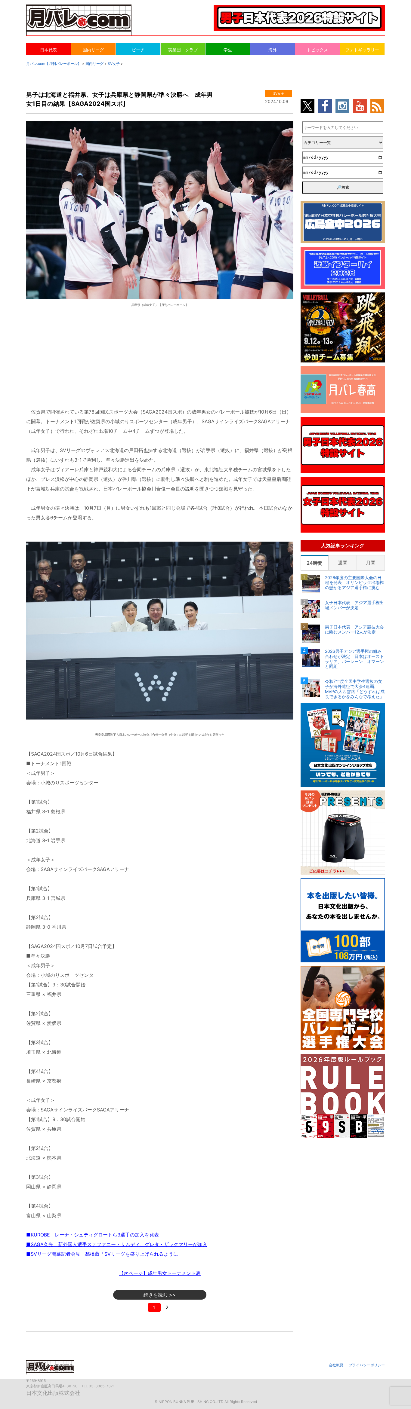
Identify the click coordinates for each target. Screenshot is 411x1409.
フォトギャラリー (362, 49)
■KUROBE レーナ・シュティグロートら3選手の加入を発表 (92, 1235)
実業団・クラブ (183, 49)
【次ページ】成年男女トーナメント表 (160, 1273)
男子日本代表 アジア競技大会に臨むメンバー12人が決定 (354, 629)
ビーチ (138, 49)
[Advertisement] (160, 356)
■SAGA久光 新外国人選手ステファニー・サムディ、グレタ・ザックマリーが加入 (116, 1244)
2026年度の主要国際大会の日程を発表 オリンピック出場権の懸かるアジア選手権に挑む (354, 582)
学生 (228, 49)
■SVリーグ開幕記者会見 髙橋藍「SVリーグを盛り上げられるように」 (104, 1254)
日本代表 (48, 49)
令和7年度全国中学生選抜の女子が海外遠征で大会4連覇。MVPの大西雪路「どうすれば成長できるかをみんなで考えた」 (355, 689)
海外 (272, 49)
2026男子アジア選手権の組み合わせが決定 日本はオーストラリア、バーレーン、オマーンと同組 (354, 659)
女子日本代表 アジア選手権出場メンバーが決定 (354, 605)
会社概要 (336, 1365)
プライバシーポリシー (367, 1365)
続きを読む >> (160, 1295)
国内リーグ (93, 49)
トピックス (317, 49)
